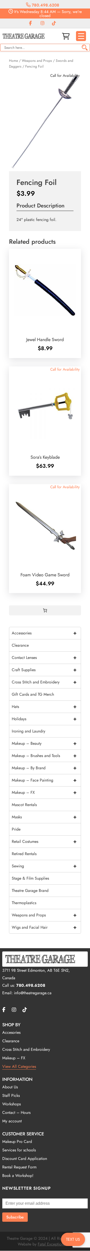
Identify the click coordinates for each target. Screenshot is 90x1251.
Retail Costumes (44, 841)
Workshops (11, 1104)
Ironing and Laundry (28, 731)
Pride (16, 829)
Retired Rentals (24, 854)
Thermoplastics (24, 903)
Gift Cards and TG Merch (33, 694)
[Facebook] (30, 23)
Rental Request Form (19, 1167)
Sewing (44, 866)
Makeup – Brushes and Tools (44, 755)
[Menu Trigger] (81, 36)
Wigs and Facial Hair (44, 927)
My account (12, 1121)
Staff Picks (11, 1095)
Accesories (11, 1032)
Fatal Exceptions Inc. (55, 1244)
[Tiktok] (54, 23)
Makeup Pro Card (17, 1141)
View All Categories (19, 1066)
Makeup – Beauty (44, 743)
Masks (44, 817)
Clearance (20, 645)
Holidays (44, 718)
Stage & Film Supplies (30, 878)
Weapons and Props (37, 60)
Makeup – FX (44, 792)
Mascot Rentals (24, 805)
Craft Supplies (44, 669)
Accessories (44, 633)
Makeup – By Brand (44, 768)
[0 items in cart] (45, 610)
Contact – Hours (16, 1112)
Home (13, 60)
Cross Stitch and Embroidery (44, 682)
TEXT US (73, 1239)
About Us (10, 1087)
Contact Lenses (44, 657)
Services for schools (19, 1150)
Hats (44, 706)
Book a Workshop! (18, 1175)
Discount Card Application (24, 1158)
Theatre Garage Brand (30, 890)
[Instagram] (42, 23)
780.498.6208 (44, 5)
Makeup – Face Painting (44, 780)
